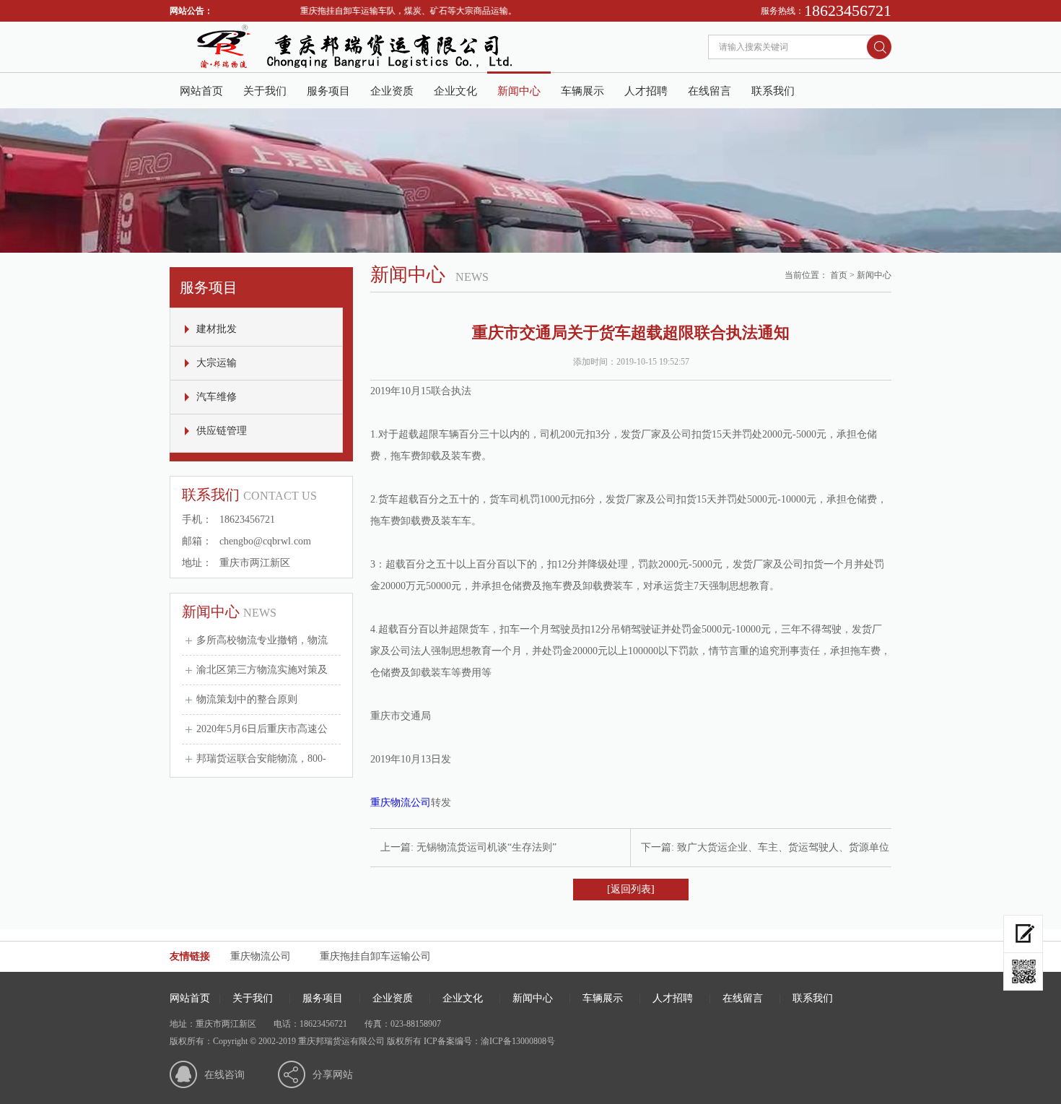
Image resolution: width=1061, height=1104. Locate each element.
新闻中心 (519, 91)
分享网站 (333, 1074)
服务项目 (328, 91)
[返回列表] (631, 889)
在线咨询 (224, 1074)
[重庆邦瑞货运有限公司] (386, 69)
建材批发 (216, 328)
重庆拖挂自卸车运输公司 (375, 956)
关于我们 (265, 91)
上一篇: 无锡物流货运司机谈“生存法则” (468, 847)
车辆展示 (582, 91)
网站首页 (201, 91)
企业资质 (392, 91)
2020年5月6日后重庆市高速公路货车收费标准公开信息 (317, 728)
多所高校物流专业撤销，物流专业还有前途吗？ (302, 640)
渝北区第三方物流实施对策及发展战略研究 (292, 669)
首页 (838, 275)
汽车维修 (216, 396)
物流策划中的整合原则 (246, 699)
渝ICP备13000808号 (518, 1041)
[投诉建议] (1023, 934)
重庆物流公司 (400, 802)
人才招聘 (646, 91)
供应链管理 (221, 430)
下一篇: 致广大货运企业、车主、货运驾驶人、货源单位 (765, 847)
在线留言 (709, 91)
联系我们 (773, 91)
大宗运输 (216, 362)
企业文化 (455, 91)
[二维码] (1023, 972)
